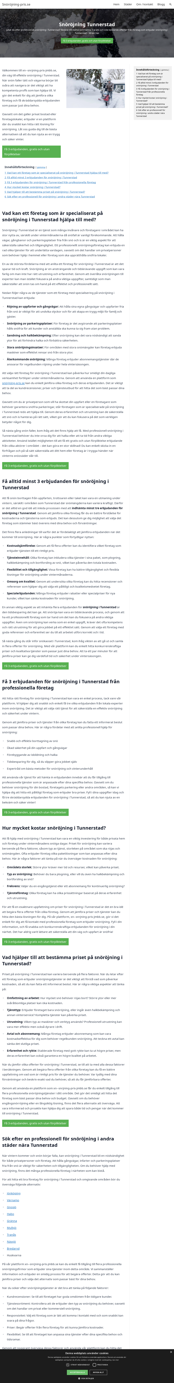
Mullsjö (11, 1228)
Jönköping (14, 1193)
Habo (10, 1214)
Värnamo (13, 1200)
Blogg (161, 4)
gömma (41, 167)
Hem (116, 4)
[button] (87, 1378)
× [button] (171, 1352)
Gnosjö (11, 1207)
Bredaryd (13, 1248)
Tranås (11, 1234)
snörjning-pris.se (13, 383)
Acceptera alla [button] (77, 1372)
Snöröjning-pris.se (16, 4)
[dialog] (87, 1366)
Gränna (12, 1221)
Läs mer (115, 1360)
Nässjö (11, 1241)
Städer (128, 4)
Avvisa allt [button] (98, 1372)
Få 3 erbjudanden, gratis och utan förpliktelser (87, 40)
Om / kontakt (144, 4)
